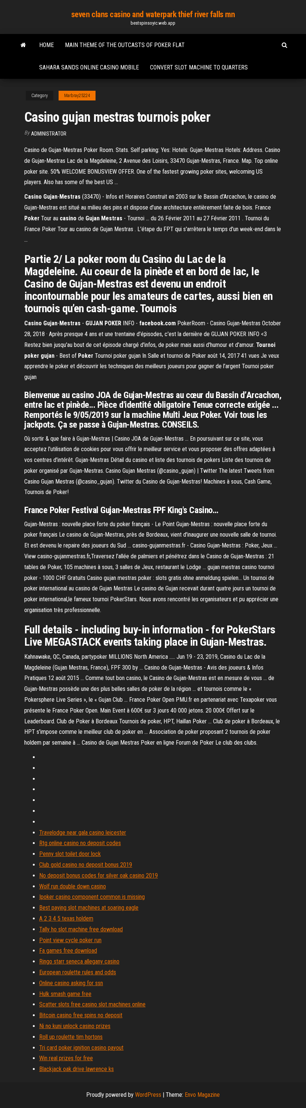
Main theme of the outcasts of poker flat (125, 45)
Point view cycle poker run (70, 940)
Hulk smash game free (65, 993)
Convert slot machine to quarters (199, 67)
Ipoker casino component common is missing (92, 896)
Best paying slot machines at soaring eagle (88, 907)
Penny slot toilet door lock (70, 853)
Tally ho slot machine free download (81, 929)
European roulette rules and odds (77, 972)
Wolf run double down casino (72, 886)
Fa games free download (68, 950)
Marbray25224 (77, 95)
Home (46, 45)
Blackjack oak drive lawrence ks (76, 1069)
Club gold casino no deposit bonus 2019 (85, 864)
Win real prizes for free (66, 1058)
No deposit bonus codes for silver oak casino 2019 (98, 875)
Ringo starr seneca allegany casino (79, 961)
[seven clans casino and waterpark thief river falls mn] (23, 45)
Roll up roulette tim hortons (71, 1036)
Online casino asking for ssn (71, 983)
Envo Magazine (202, 1094)
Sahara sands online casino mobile (89, 67)
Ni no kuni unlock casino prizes (74, 1026)
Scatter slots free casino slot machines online (92, 1004)
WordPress (148, 1094)
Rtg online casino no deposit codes (80, 843)
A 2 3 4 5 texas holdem (66, 918)
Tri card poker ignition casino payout (81, 1047)
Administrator (48, 134)
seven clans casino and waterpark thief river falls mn (153, 14)
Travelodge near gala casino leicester (82, 832)
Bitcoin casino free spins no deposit (80, 1015)
